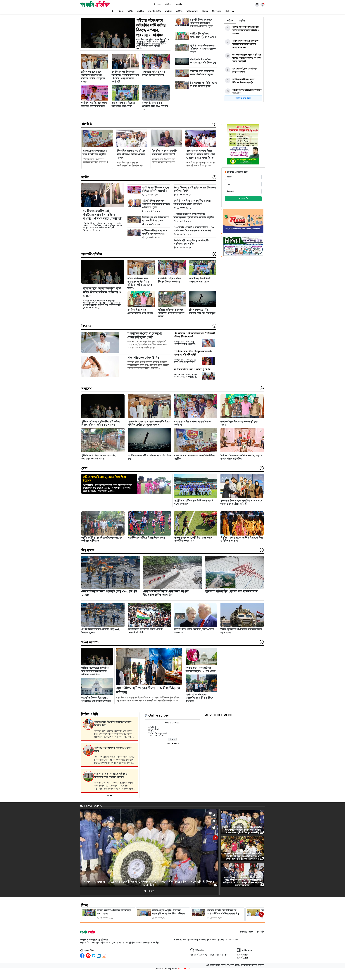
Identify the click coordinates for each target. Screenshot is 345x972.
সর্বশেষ (120, 11)
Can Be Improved (158, 733)
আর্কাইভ (168, 4)
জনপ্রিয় (242, 20)
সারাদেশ (168, 11)
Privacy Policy (246, 931)
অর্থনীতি (179, 11)
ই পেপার (157, 4)
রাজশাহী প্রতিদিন (154, 11)
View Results (172, 743)
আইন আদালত (192, 11)
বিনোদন (205, 11)
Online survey (158, 715)
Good (153, 727)
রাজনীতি (140, 11)
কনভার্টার (179, 4)
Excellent (154, 729)
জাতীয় (130, 11)
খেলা (227, 11)
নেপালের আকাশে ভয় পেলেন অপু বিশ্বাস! (192, 369)
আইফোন (244, 957)
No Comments (157, 735)
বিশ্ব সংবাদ (216, 11)
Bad (152, 731)
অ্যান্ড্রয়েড (244, 955)
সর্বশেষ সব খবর (243, 98)
